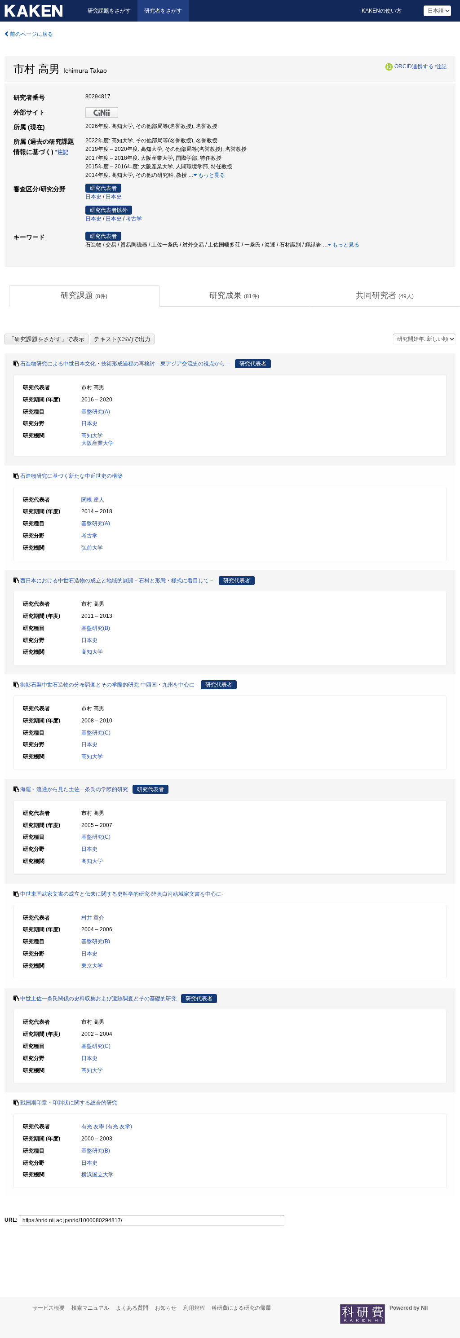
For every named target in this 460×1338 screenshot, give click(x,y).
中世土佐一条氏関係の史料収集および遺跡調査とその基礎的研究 (98, 998)
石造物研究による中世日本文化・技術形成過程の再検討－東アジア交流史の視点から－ (125, 364)
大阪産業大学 (97, 443)
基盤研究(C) (96, 733)
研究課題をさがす (109, 11)
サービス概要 (48, 1308)
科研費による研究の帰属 (241, 1308)
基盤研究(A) (95, 412)
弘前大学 (92, 548)
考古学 (134, 219)
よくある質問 (132, 1308)
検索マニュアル (90, 1308)
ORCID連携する (413, 66)
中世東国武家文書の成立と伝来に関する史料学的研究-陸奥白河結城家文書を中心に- (121, 894)
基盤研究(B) (95, 628)
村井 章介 (92, 918)
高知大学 (92, 435)
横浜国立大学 (97, 1174)
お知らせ (166, 1308)
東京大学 (92, 966)
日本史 (93, 197)
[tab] (84, 296)
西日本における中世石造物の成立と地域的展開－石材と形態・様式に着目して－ (117, 580)
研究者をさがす (163, 11)
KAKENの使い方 (382, 11)
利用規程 (194, 1308)
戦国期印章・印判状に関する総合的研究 (68, 1103)
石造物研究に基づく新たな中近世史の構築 (71, 476)
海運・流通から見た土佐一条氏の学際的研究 (74, 789)
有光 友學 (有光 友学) (106, 1126)
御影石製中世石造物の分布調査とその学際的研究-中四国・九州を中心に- (108, 685)
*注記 (441, 66)
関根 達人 (92, 500)
